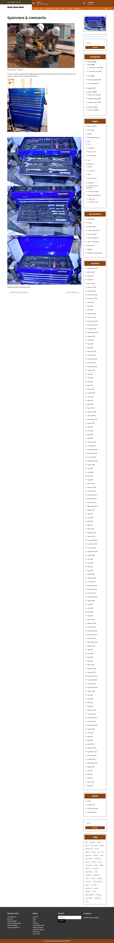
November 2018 (92, 453)
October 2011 (91, 759)
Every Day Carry (94, 71)
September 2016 (92, 551)
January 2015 (91, 627)
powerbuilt (15, 287)
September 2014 (92, 642)
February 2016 (91, 578)
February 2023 (91, 314)
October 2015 (91, 593)
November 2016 (92, 544)
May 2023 (90, 306)
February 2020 (91, 412)
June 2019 (90, 431)
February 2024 (91, 287)
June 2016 (90, 563)
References (90, 245)
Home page (91, 130)
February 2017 (91, 533)
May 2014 (90, 657)
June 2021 (90, 378)
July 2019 (90, 427)
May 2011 (90, 774)
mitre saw (88, 868)
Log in (89, 801)
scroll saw (88, 881)
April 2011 (90, 778)
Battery (99, 842)
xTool (86, 901)
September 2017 (92, 506)
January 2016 (91, 582)
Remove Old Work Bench (19, 292)
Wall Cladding (89, 895)
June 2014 (90, 653)
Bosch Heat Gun (72, 292)
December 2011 (92, 752)
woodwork (97, 898)
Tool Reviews (92, 83)
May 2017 (90, 521)
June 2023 (90, 302)
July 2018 (90, 468)
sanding (99, 878)
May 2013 (90, 702)
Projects (69, 8)
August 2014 (91, 646)
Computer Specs (93, 191)
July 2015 (90, 604)
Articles (57, 8)
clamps (96, 849)
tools (28, 287)
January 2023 (91, 317)
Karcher (89, 223)
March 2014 (90, 665)
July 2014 (90, 650)
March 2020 (91, 408)
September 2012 (92, 725)
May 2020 (90, 400)
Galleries (76, 8)
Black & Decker (92, 126)
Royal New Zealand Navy (94, 253)
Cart (89, 144)
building (101, 845)
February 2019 (91, 442)
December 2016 (92, 540)
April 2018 (90, 480)
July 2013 (90, 695)
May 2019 (90, 434)
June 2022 (90, 340)
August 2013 (91, 691)
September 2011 (92, 763)
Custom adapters (92, 238)
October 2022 (91, 329)
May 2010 (90, 786)
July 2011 (89, 770)
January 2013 (91, 714)
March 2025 (91, 272)
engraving (88, 855)
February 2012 (91, 748)
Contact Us (91, 171)
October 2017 (91, 502)
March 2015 (90, 619)
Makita (101, 865)
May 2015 (90, 612)
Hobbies (89, 249)
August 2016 (91, 555)
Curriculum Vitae (94, 67)
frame (101, 855)
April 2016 (90, 570)
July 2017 (90, 514)
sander (93, 878)
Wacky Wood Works (15, 7)
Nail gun (95, 868)
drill (99, 852)
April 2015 (90, 616)
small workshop (97, 881)
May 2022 (90, 344)
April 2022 (90, 348)
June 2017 (90, 517)
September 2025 (92, 268)
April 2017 (90, 525)
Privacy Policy (92, 178)
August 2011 (90, 767)
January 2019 (91, 446)
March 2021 (90, 389)
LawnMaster (91, 219)
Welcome (90, 164)
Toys (88, 160)
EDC (103, 852)
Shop (41, 8)
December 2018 (92, 450)
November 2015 (92, 589)
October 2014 (91, 638)
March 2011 (90, 782)
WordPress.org (91, 812)
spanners (23, 287)
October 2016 (91, 548)
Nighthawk (12, 70)
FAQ (89, 76)
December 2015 (92, 585)
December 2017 (92, 495)
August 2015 (91, 601)
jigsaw (87, 862)
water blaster (88, 898)
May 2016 (90, 567)
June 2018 (90, 472)
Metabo (89, 134)
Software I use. (93, 202)
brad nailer (94, 845)
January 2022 (91, 355)
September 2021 (92, 366)
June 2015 (90, 608)
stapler (87, 885)
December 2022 (92, 321)
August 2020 (91, 393)
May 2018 (90, 476)
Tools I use (91, 110)
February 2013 (91, 710)
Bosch (87, 845)
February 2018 (91, 487)
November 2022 (92, 325)
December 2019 (92, 419)
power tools (96, 875)
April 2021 (90, 385)
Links (89, 174)
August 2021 (91, 370)
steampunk (88, 888)
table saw (88, 891)
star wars (94, 885)
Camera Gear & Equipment (92, 187)
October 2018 (91, 457)
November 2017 (92, 499)
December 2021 (92, 359)
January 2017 (91, 536)
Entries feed (91, 805)
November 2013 (92, 680)
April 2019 (90, 438)
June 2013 (90, 699)
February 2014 (91, 669)
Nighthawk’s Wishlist (94, 195)
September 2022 (92, 332)
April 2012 (90, 740)
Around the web (93, 95)
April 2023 (90, 310)
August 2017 (91, 510)
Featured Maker (93, 80)
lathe (96, 865)
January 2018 (91, 491)
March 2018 (90, 483)
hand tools (97, 858)
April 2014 (90, 661)
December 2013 (92, 676)
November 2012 (92, 718)
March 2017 (90, 529)
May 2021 (90, 382)
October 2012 (91, 721)
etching (95, 855)
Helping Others (92, 99)
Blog (63, 8)
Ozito (96, 872)
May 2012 (90, 737)
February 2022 (91, 351)
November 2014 (92, 635)
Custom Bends (92, 234)
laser (100, 862)
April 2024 (90, 280)
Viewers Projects (93, 102)
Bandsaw (92, 842)
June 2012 (90, 733)
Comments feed (92, 808)
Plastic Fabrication (93, 242)
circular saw (88, 849)
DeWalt (87, 852)
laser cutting (88, 865)
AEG (86, 842)
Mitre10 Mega (91, 227)
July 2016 (90, 559)
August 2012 (91, 729)
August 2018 (91, 465)
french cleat (88, 858)
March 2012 (90, 744)
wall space (99, 895)
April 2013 (90, 706)
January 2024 (91, 291)
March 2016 (90, 574)
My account (92, 152)
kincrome (93, 862)
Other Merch (92, 155)
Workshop (49, 8)
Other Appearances (93, 137)
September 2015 (92, 597)
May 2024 (90, 276)
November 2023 (92, 298)
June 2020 (90, 397)
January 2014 (91, 672)
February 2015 (91, 623)
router (87, 878)
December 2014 (92, 631)
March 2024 (91, 283)
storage (96, 888)
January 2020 (91, 416)
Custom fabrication (93, 230)
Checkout (91, 148)
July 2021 (90, 374)
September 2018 (92, 461)
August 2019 (91, 423)
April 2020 (90, 404)
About (90, 167)
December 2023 (92, 295)
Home (36, 8)
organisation (89, 872)
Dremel (93, 852)
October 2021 (91, 363)
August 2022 (91, 336)
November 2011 (91, 755)
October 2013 (91, 684)
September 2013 (92, 687)
